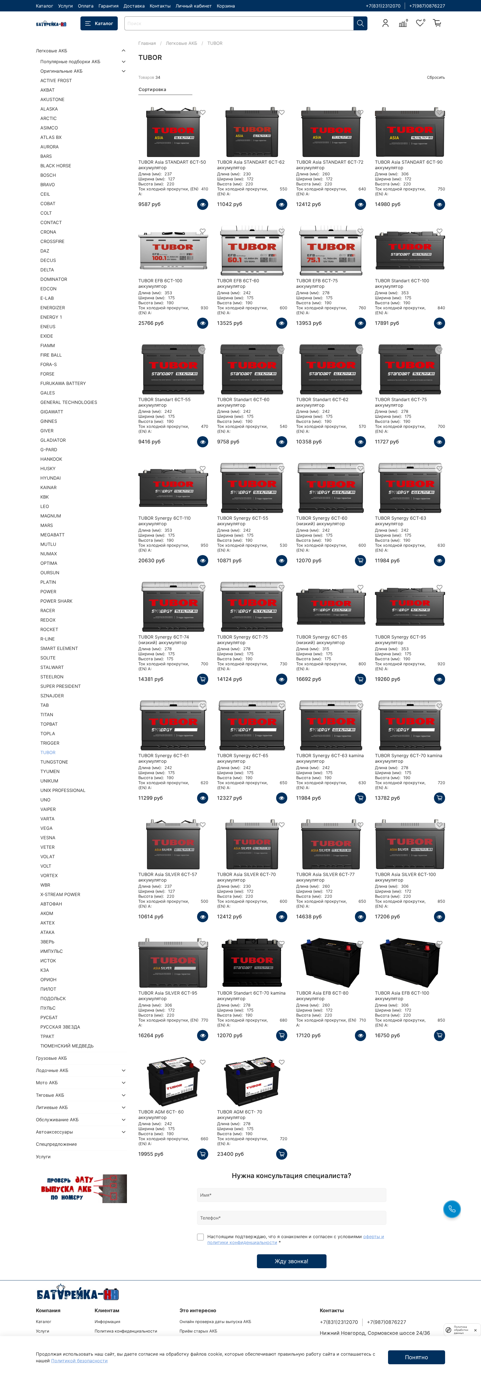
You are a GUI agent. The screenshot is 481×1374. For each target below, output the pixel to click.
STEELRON (51, 676)
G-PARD (48, 449)
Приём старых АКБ (198, 1331)
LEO (44, 506)
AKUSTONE (52, 99)
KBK (44, 497)
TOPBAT (49, 724)
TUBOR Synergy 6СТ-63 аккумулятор (400, 520)
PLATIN (48, 582)
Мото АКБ (47, 1082)
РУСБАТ (49, 1017)
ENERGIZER (52, 307)
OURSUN (49, 572)
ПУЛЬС (48, 1008)
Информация (107, 1321)
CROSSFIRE (52, 241)
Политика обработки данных (461, 1329)
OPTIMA (48, 563)
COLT (46, 213)
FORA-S (48, 364)
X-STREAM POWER (60, 894)
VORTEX (49, 875)
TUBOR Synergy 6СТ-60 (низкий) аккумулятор (321, 520)
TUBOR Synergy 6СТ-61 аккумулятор (163, 758)
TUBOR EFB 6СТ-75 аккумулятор (317, 283)
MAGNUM (50, 516)
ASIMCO (49, 128)
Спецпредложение (56, 1144)
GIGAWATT (51, 411)
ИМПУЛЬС (51, 951)
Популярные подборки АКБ (70, 61)
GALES (47, 393)
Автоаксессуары (54, 1132)
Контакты (160, 6)
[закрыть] (475, 1329)
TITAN (46, 714)
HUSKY (48, 468)
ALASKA (49, 109)
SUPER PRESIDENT (60, 686)
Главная (147, 43)
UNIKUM (49, 781)
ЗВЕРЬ (47, 941)
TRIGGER (49, 743)
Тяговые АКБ (50, 1095)
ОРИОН (48, 979)
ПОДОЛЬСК (53, 998)
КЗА (44, 970)
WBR (45, 885)
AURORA (49, 146)
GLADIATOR (53, 440)
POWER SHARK (56, 601)
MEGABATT (52, 535)
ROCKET (49, 629)
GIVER (46, 430)
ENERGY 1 (51, 317)
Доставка (134, 6)
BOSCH (48, 175)
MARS (46, 525)
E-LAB (47, 298)
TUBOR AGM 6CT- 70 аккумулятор (239, 1114)
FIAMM (47, 345)
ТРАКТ (47, 1036)
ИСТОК (48, 960)
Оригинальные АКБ (61, 71)
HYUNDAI (50, 478)
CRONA (48, 232)
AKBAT (47, 90)
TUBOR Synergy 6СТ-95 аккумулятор (400, 639)
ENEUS (47, 326)
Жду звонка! (291, 1261)
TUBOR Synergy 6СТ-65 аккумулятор (242, 758)
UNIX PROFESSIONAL (62, 790)
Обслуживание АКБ (57, 1119)
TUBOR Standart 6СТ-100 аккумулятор (402, 283)
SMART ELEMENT (59, 648)
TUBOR (47, 752)
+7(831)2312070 (383, 6)
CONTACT (51, 222)
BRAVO (47, 184)
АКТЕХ (47, 923)
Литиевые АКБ (52, 1107)
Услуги (65, 6)
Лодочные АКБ (52, 1070)
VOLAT (47, 856)
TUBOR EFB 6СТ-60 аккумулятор (238, 283)
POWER (48, 591)
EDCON (48, 288)
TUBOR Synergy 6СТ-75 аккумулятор (242, 639)
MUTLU (48, 544)
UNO (45, 800)
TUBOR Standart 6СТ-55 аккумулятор (164, 402)
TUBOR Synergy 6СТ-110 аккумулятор (164, 520)
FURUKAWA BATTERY (63, 383)
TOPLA (47, 733)
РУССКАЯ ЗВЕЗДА (60, 1027)
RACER (47, 610)
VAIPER (48, 809)
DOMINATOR (53, 279)
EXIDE (46, 336)
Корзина (226, 6)
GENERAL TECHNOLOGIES (68, 402)
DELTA (47, 270)
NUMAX (48, 553)
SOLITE (48, 658)
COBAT (47, 203)
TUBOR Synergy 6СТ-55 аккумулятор (242, 520)
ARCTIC (48, 118)
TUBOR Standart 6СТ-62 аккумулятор (322, 402)
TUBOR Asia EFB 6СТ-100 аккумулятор (402, 995)
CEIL (45, 194)
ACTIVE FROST (56, 80)
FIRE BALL (51, 355)
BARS (46, 156)
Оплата (86, 6)
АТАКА (47, 932)
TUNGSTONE (54, 762)
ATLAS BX (51, 137)
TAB (44, 705)
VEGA (46, 828)
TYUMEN (50, 771)
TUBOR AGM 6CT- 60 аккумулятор (161, 1114)
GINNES (48, 421)
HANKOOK (51, 459)
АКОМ (46, 913)
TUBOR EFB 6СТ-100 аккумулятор (160, 283)
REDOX (47, 620)
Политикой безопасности (79, 1360)
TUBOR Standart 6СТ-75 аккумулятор (401, 402)
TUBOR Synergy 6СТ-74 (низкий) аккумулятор (163, 639)
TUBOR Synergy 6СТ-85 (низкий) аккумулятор (321, 639)
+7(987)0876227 (427, 6)
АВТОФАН (51, 904)
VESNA (47, 837)
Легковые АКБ (181, 43)
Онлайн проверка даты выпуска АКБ (215, 1321)
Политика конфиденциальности (126, 1331)
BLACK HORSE (55, 165)
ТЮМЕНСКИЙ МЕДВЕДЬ (67, 1046)
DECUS (48, 260)
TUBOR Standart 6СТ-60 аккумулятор (243, 402)
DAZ (44, 251)
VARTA (47, 818)
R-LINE (47, 639)
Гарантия (109, 6)
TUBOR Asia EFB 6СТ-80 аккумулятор (322, 995)
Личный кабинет (194, 6)
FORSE (47, 374)
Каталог (44, 6)
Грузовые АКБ (51, 1058)
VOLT (45, 866)
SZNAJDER (52, 695)
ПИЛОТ (48, 989)
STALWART (52, 667)
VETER (47, 847)
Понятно (416, 1357)
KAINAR (48, 487)
